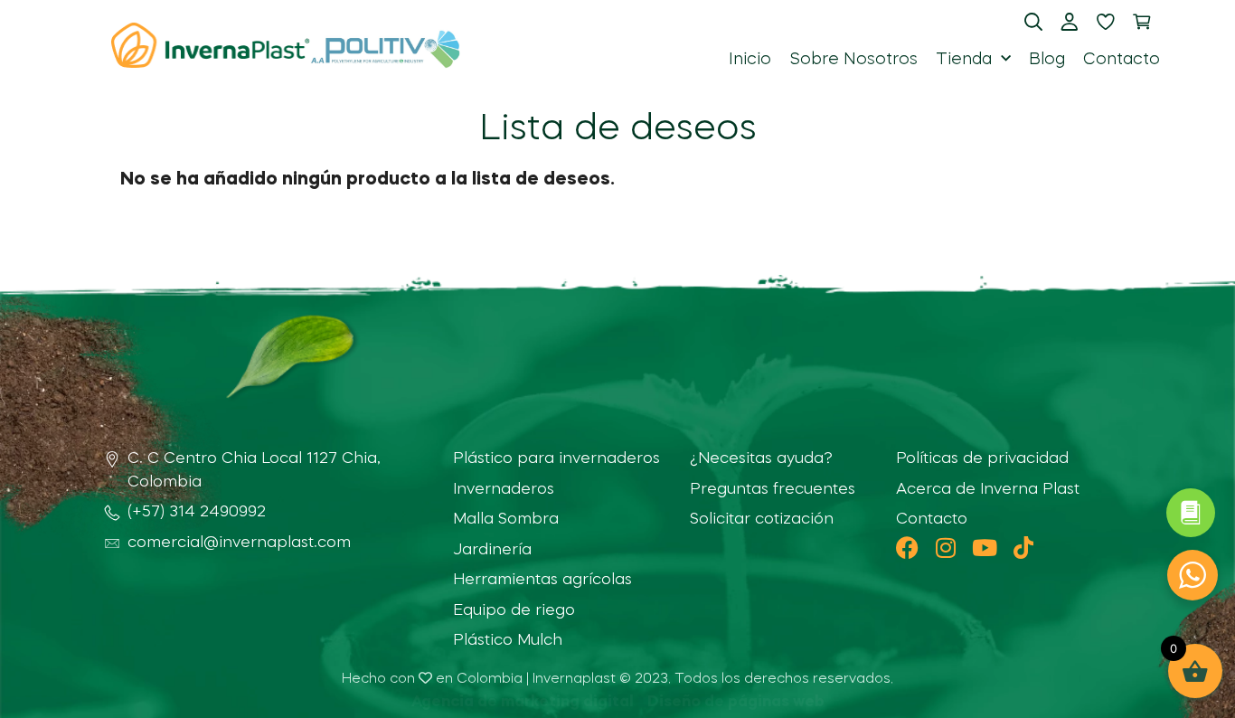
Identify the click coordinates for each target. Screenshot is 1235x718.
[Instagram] (946, 547)
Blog (1047, 60)
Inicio (750, 60)
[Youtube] (985, 547)
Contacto (1121, 60)
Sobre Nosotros (853, 60)
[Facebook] (907, 547)
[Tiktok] (1024, 547)
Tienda (964, 60)
